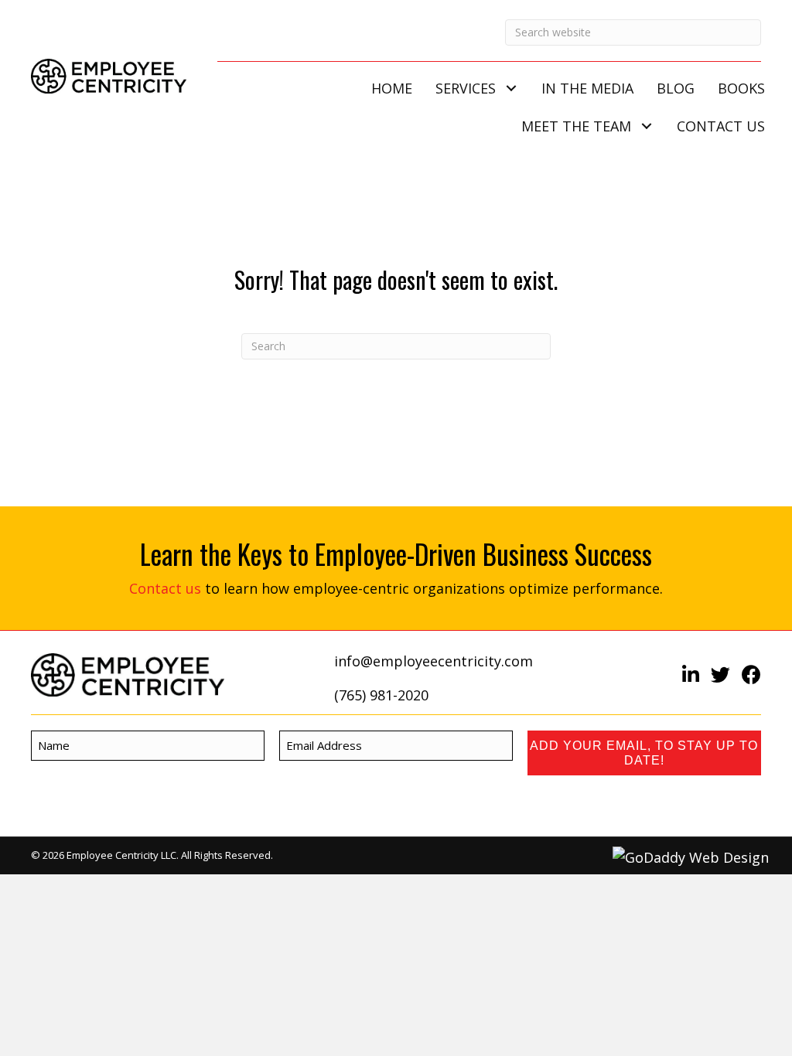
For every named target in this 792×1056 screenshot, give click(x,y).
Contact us (165, 588)
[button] (511, 88)
